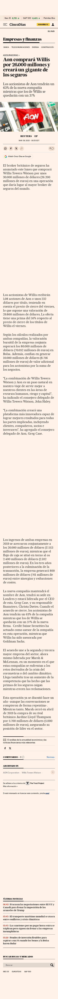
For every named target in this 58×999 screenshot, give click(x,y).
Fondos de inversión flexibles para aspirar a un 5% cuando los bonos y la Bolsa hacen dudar (26, 940)
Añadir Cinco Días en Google (19, 156)
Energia (35, 47)
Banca (6, 47)
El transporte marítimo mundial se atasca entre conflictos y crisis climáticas (29, 918)
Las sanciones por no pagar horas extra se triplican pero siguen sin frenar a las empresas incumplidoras (29, 928)
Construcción (47, 47)
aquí (47, 793)
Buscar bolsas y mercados (18, 957)
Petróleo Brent (50, 18)
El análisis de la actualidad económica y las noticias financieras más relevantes (24, 741)
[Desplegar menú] (5, 24)
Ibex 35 (8, 18)
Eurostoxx (16, 972)
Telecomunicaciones (20, 47)
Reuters (26, 136)
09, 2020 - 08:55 (29, 141)
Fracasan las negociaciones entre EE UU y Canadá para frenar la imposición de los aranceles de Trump (28, 907)
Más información (9, 786)
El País (51, 31)
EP (36, 136)
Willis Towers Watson (31, 772)
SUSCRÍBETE (43, 24)
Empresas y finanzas (22, 39)
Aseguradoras (10, 55)
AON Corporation (11, 772)
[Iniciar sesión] (53, 24)
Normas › (51, 757)
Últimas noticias (13, 899)
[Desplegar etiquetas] (53, 772)
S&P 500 (27, 18)
